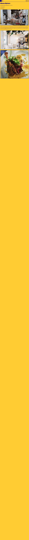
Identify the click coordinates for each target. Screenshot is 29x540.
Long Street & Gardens (3, 5)
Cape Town (7, 5)
